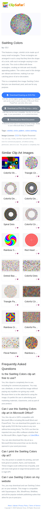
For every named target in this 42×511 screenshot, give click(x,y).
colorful (10, 131)
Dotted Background (13, 276)
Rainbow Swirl (10, 250)
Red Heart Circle (33, 250)
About (10, 505)
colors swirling (31, 131)
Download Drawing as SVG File (21, 95)
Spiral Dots (9, 224)
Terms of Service (34, 505)
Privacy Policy (23, 505)
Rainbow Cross (11, 327)
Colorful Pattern (32, 327)
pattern (21, 131)
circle (16, 131)
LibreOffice (34, 435)
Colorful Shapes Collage (15, 173)
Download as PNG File (21, 108)
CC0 (17, 136)
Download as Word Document (21, 120)
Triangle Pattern (11, 301)
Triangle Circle (32, 173)
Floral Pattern (10, 353)
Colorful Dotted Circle (14, 198)
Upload (15, 505)
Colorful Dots (31, 276)
